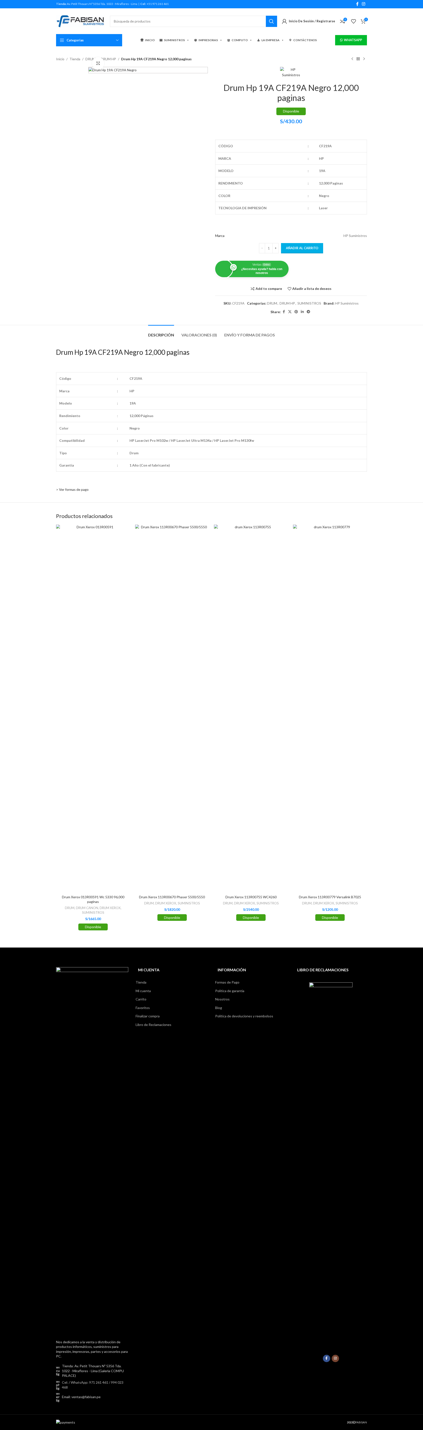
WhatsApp (353, 40)
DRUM (272, 303)
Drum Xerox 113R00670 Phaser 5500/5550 (172, 897)
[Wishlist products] (353, 21)
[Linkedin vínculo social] (302, 311)
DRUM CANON (87, 908)
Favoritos (143, 1008)
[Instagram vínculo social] (363, 4)
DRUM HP (108, 59)
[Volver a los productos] (358, 59)
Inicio (60, 59)
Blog (218, 1008)
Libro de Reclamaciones (153, 1025)
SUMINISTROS (174, 40)
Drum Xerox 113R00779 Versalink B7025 (330, 897)
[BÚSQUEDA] (271, 21)
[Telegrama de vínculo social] (308, 311)
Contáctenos (305, 40)
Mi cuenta (143, 991)
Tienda (75, 59)
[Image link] (92, 1150)
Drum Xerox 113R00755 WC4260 (251, 897)
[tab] (161, 332)
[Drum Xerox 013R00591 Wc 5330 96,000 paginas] (93, 708)
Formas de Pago (227, 982)
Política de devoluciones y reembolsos (244, 1016)
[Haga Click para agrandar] (98, 63)
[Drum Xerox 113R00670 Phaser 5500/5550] (172, 708)
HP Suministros (347, 303)
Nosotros (222, 999)
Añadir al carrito (302, 248)
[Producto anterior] (352, 59)
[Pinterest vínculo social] (296, 311)
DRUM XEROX (110, 908)
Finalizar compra (148, 1016)
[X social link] (290, 311)
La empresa (270, 40)
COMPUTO (240, 40)
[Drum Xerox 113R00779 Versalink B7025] (330, 708)
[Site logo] (80, 21)
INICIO (150, 40)
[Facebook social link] (357, 4)
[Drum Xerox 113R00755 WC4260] (251, 708)
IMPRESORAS (208, 40)
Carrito (141, 999)
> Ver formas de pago (72, 489)
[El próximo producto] (364, 59)
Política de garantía (229, 991)
